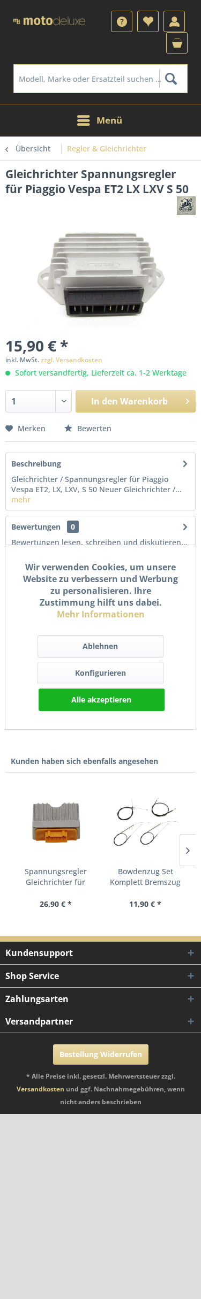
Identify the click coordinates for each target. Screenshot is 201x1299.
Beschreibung (36, 464)
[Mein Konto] (174, 21)
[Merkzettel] (148, 21)
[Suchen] (170, 79)
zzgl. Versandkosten (71, 359)
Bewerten (93, 428)
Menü (109, 120)
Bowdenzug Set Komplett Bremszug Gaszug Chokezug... (145, 877)
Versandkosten (40, 1089)
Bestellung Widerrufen (100, 1054)
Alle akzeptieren (101, 699)
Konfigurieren (100, 673)
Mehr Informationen (101, 614)
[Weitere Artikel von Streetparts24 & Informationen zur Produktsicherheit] (186, 205)
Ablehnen (100, 646)
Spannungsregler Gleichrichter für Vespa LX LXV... (56, 877)
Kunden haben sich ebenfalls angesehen (84, 761)
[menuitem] (121, 21)
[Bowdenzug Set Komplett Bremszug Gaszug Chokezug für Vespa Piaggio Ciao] (146, 823)
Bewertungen (36, 527)
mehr (21, 499)
